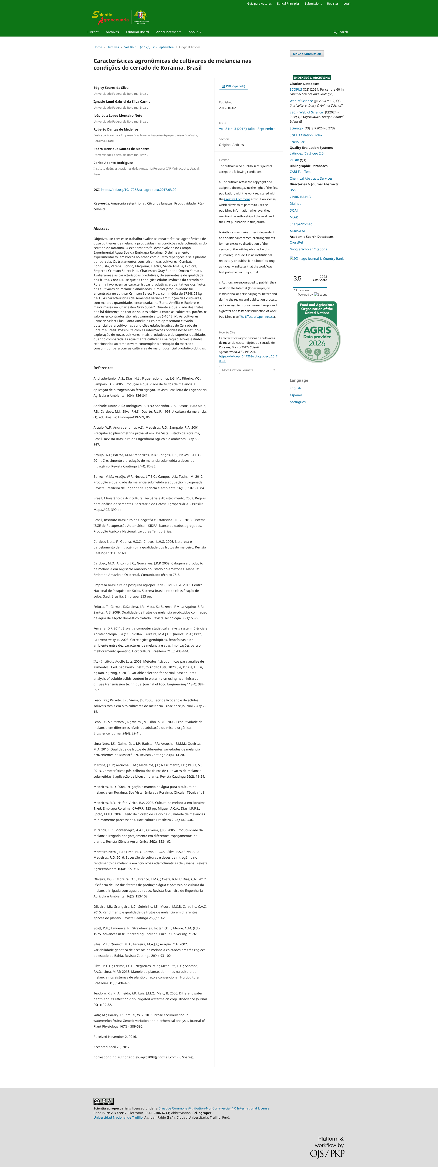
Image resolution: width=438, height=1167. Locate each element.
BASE (293, 190)
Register (332, 3)
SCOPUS (296, 89)
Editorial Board (137, 32)
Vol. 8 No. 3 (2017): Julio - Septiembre (149, 47)
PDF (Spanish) (235, 86)
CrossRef (296, 242)
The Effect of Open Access (256, 317)
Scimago (296, 128)
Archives (112, 32)
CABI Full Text (300, 171)
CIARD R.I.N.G (300, 196)
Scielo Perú (298, 142)
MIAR (294, 217)
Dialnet (295, 203)
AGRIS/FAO (298, 231)
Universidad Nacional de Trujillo (118, 1117)
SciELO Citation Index (306, 135)
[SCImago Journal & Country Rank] (317, 258)
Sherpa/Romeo (301, 224)
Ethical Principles (288, 3)
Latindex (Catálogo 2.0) (307, 153)
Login (347, 3)
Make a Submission (307, 54)
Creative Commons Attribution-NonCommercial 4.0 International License (214, 1108)
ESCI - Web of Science (306, 112)
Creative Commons (237, 199)
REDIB (294, 160)
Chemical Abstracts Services (311, 178)
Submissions (313, 3)
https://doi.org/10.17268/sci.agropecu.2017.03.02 (138, 189)
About (194, 32)
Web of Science (301, 101)
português (298, 402)
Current (93, 32)
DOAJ (294, 210)
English (295, 388)
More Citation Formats (237, 370)
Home (98, 47)
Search (342, 32)
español (296, 395)
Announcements (168, 32)
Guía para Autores (259, 3)
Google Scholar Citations (308, 249)
